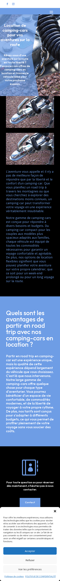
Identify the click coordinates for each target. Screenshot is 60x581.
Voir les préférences (30, 569)
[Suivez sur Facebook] (7, 4)
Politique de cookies (14, 576)
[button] (55, 511)
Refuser (30, 560)
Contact (30, 502)
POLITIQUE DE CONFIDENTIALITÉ (40, 576)
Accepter (30, 551)
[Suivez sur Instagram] (13, 4)
